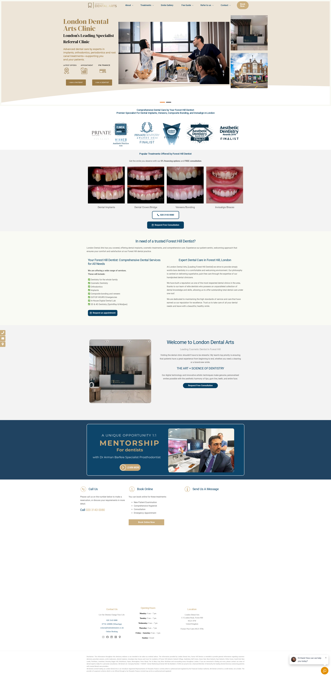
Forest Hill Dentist (197, 656)
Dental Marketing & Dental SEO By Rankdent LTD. (163, 664)
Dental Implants (106, 207)
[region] (165, 53)
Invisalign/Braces (224, 207)
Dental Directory (226, 664)
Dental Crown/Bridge (145, 207)
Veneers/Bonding (185, 207)
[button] (162, 102)
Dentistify (209, 664)
